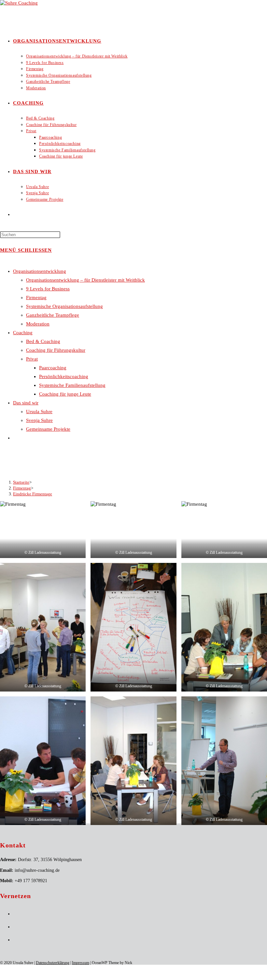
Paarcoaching (52, 367)
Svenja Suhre (39, 420)
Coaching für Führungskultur (55, 350)
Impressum (80, 962)
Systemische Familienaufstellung (72, 385)
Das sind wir (25, 402)
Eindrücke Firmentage (32, 493)
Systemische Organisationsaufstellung (64, 306)
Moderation (37, 323)
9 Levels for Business (48, 288)
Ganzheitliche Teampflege (52, 315)
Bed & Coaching (43, 341)
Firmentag (36, 297)
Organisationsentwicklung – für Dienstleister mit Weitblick (85, 280)
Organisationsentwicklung (39, 271)
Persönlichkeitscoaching (63, 376)
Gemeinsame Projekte (48, 429)
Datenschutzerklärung (52, 962)
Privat (32, 359)
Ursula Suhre (39, 411)
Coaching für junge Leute (65, 394)
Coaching (23, 332)
